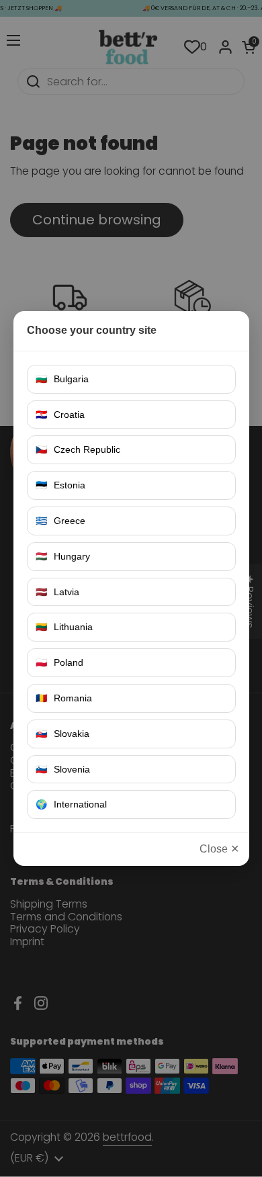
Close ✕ (219, 849)
